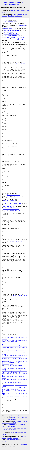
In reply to (11, 16)
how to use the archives (12, 439)
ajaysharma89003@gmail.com (11, 33)
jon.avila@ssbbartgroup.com (14, 37)
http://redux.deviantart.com (13, 382)
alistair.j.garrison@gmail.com (11, 30)
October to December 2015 (15, 4)
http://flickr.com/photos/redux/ (12, 365)
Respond (22, 10)
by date (24, 436)
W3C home (4, 2)
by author (15, 438)
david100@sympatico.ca (9, 21)
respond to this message (16, 432)
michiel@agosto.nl (8, 32)
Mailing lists (12, 2)
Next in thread (18, 16)
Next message (18, 14)
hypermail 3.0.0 (22, 444)
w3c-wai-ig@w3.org (17, 39)
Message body (15, 10)
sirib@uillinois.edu (21, 25)
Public (18, 2)
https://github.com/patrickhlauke (14, 350)
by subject (9, 438)
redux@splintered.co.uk (9, 28)
